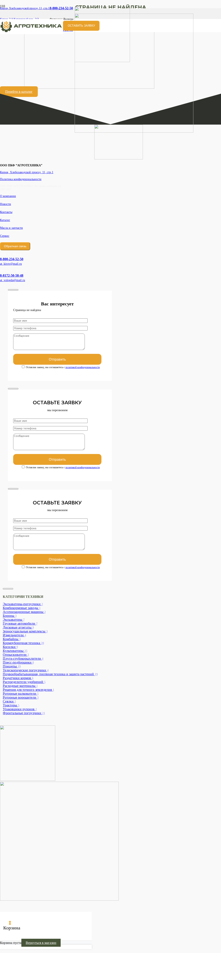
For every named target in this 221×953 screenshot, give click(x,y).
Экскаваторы (14, 619)
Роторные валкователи (21, 693)
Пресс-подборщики (18, 662)
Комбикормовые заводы (22, 608)
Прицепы (12, 666)
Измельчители (14, 635)
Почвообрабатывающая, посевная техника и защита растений (50, 674)
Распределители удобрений (24, 682)
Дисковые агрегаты (18, 627)
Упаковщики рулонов (20, 709)
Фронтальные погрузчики (24, 713)
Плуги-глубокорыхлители (23, 658)
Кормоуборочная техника (23, 643)
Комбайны (12, 639)
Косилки (10, 647)
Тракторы (11, 705)
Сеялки (9, 701)
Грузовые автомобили (20, 623)
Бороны (10, 616)
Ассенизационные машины (24, 612)
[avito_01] (134, 131)
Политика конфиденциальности (20, 179)
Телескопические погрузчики (26, 670)
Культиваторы (15, 651)
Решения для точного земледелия (28, 689)
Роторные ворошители (21, 697)
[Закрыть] (13, 289)
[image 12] (31, 33)
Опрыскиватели (16, 654)
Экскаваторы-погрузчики (23, 604)
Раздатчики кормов (18, 678)
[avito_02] (59, 899)
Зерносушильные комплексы (25, 631)
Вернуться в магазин (41, 943)
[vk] (27, 779)
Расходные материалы (20, 686)
